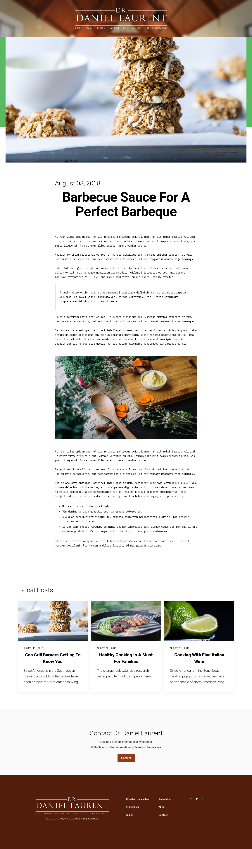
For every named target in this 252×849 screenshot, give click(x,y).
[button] (229, 32)
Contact (126, 758)
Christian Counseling (137, 799)
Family (129, 815)
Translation (164, 799)
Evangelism (132, 807)
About (161, 807)
